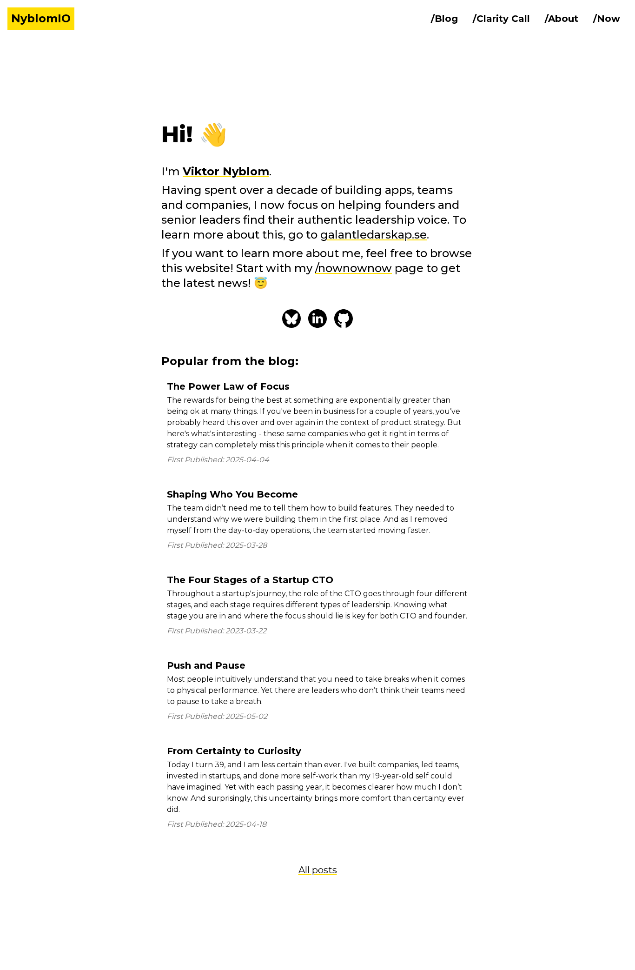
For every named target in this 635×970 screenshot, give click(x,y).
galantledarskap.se (373, 234)
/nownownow (353, 268)
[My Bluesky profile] (291, 318)
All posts (317, 870)
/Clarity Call (501, 18)
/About (561, 18)
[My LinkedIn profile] (317, 318)
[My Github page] (343, 318)
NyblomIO (41, 18)
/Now (606, 18)
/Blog (444, 18)
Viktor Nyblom (226, 171)
